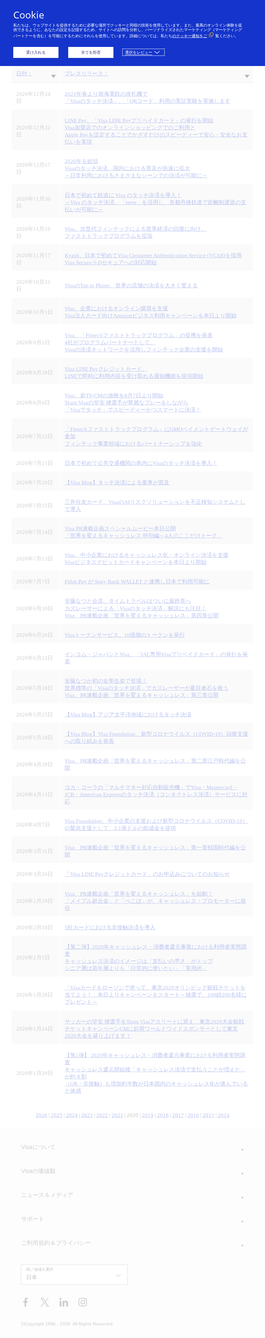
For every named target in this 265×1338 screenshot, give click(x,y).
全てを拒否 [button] (91, 52)
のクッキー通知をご (189, 36)
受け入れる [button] (36, 52)
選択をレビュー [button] (138, 52)
